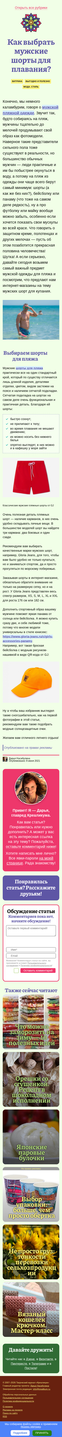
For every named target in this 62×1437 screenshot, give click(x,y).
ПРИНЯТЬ (41, 1432)
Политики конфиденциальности (36, 965)
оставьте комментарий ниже (30, 847)
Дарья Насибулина (39, 1385)
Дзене (30, 1359)
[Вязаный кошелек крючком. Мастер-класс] (32, 1322)
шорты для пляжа (29, 368)
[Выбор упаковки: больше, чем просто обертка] (32, 1207)
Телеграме (38, 1363)
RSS (5, 1416)
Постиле (30, 1368)
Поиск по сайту (10, 1413)
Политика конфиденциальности (18, 1401)
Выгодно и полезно (38, 81)
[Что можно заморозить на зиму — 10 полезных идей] (32, 1034)
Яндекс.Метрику (31, 1426)
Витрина (17, 81)
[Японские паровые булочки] (31, 1137)
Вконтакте (46, 1359)
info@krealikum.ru (41, 1389)
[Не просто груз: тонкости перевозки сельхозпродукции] (32, 1261)
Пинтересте (19, 1363)
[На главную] (31, 31)
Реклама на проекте (13, 1410)
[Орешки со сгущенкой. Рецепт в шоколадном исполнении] (32, 1089)
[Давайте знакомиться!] (31, 788)
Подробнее (20, 1432)
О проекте (8, 1406)
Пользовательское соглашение (18, 1398)
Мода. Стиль (31, 87)
